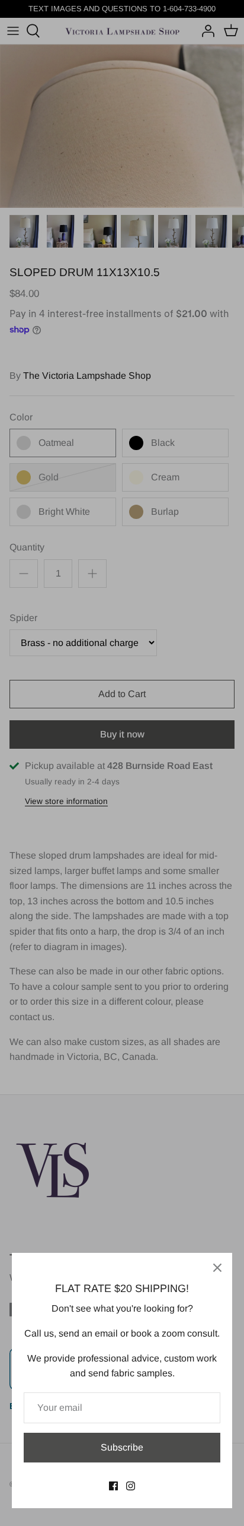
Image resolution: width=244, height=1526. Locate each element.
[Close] (217, 1268)
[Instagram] (130, 1485)
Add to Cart (122, 694)
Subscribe (122, 1447)
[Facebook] (113, 1485)
